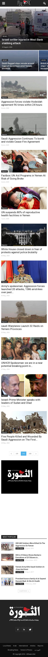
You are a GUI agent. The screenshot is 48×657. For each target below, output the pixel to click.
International (23, 646)
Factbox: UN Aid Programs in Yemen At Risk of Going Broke (23, 177)
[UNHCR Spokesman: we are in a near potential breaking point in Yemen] (24, 348)
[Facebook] (17, 629)
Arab (15, 646)
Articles (32, 646)
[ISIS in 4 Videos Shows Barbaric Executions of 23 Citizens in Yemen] (7, 557)
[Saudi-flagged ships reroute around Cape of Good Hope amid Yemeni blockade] (19, 64)
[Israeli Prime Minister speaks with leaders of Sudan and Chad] (24, 385)
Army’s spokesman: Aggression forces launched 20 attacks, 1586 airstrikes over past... (23, 289)
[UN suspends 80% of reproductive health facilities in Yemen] (24, 198)
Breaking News (13, 650)
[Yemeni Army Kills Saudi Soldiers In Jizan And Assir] (7, 570)
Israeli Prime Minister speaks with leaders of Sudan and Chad (20, 401)
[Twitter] (30, 629)
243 (30, 454)
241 (17, 454)
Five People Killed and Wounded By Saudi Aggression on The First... (21, 438)
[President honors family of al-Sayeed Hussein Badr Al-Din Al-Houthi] (7, 581)
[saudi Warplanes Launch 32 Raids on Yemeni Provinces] (24, 312)
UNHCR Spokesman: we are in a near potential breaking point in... (22, 364)
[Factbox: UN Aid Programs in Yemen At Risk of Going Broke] (24, 161)
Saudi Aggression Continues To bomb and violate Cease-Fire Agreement (22, 140)
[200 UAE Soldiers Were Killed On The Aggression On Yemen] (7, 546)
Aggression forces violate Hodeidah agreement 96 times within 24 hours (21, 103)
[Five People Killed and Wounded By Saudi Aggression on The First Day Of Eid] (24, 422)
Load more (23, 591)
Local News (19, 548)
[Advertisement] (24, 514)
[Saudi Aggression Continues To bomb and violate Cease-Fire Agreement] (24, 124)
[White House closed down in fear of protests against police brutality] (24, 235)
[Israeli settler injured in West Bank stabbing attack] (24, 29)
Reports (5, 36)
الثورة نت (37, 650)
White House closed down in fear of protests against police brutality (21, 251)
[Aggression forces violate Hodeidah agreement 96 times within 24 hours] (24, 87)
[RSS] (24, 629)
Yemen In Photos (26, 650)
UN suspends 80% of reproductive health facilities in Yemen (20, 214)
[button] (44, 3)
